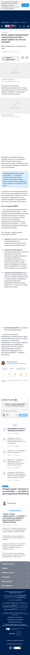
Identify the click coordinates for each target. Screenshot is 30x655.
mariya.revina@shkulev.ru (10, 609)
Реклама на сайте (8, 572)
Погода (23, 22)
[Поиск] (20, 26)
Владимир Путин (21, 368)
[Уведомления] (24, 26)
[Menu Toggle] (2, 26)
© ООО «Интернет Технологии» (15, 644)
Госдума (5, 368)
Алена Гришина (12, 362)
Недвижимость (5, 22)
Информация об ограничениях (15, 617)
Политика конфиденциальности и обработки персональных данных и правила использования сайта (15, 625)
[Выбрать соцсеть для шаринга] (27, 57)
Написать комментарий (10, 58)
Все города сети (7, 586)
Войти (7, 415)
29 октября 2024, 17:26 (6, 51)
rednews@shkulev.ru (22, 595)
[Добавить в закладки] (22, 57)
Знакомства (15, 22)
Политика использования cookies (15, 619)
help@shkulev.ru (18, 600)
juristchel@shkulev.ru (21, 597)
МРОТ (11, 368)
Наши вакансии (7, 581)
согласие (16, 7)
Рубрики (5, 568)
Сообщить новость (8, 564)
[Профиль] (28, 26)
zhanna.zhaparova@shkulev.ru (9, 605)
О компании (6, 577)
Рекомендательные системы (15, 622)
